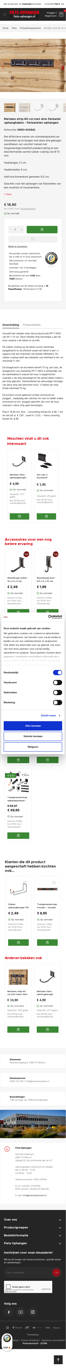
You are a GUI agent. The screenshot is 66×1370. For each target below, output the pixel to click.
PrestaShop (33, 1334)
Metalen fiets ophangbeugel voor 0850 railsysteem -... (18, 476)
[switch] (57, 682)
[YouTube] (21, 1312)
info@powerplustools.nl (34, 1195)
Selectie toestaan (33, 736)
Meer (9, 194)
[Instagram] (33, 1312)
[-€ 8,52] (18, 781)
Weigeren (33, 746)
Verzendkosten (28, 208)
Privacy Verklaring (30, 1340)
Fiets (14, 28)
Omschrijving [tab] (10, 324)
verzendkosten (18, 503)
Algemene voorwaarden (53, 1340)
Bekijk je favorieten (17, 246)
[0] (61, 14)
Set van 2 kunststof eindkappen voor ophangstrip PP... (46, 476)
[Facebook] (9, 1312)
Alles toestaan (33, 725)
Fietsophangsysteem (30, 28)
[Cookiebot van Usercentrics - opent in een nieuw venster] (48, 617)
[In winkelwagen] (19, 516)
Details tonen (48, 715)
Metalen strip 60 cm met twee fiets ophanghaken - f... (17, 993)
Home (5, 28)
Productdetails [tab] (32, 324)
